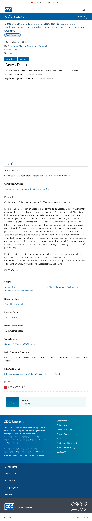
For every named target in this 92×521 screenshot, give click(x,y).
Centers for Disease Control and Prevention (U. (30, 46)
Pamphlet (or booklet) (15, 304)
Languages (11, 487)
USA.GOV (19, 517)
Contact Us (62, 452)
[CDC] (8, 9)
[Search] (84, 9)
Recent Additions (64, 429)
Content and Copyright (67, 443)
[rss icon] (86, 510)
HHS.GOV (8, 517)
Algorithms (12, 287)
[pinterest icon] (77, 510)
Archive (9, 494)
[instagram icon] (81, 504)
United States (11, 317)
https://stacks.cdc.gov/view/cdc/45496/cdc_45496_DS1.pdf (32, 374)
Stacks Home (63, 420)
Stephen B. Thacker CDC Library (19, 344)
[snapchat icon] (81, 510)
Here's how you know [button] (78, 3)
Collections (62, 425)
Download (10, 59)
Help (59, 438)
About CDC (11, 473)
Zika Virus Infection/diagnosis (20, 290)
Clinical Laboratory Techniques (63, 287)
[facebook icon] (73, 504)
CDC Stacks (13, 421)
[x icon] (77, 504)
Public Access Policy (66, 447)
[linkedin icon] (86, 504)
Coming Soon (63, 434)
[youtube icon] (73, 510)
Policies (9, 480)
